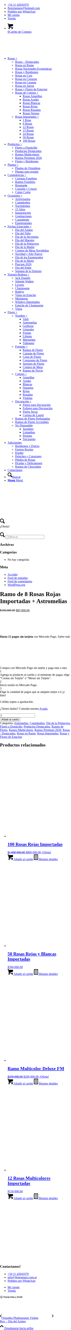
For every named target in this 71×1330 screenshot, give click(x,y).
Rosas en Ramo (26, 733)
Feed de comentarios (20, 581)
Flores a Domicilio (11, 726)
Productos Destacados (37, 726)
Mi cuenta (14, 15)
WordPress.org (16, 584)
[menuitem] (39, 4)
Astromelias (21, 723)
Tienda (12, 18)
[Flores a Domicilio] (28, 54)
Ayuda (43, 708)
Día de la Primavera (58, 723)
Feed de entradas (18, 578)
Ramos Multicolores (21, 730)
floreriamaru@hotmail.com (24, 8)
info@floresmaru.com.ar (22, 1277)
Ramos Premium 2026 (47, 730)
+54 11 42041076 (18, 4)
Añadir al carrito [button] (23, 859)
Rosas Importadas (47, 733)
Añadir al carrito (10, 719)
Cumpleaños (37, 723)
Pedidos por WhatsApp (21, 11)
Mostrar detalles (48, 859)
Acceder (13, 574)
